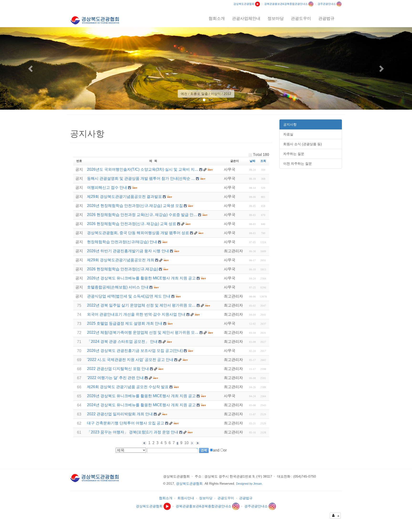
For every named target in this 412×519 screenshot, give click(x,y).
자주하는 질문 (293, 154)
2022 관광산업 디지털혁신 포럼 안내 (118, 369)
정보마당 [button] (276, 18)
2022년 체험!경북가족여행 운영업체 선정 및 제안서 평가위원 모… (143, 332)
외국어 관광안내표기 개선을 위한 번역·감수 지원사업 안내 (136, 314)
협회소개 (165, 498)
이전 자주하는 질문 (297, 163)
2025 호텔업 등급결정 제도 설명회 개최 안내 (124, 323)
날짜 (252, 161)
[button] (31, 68)
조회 (263, 161)
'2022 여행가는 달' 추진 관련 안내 (115, 378)
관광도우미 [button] (301, 18)
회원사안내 (185, 498)
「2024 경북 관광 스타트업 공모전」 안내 (122, 341)
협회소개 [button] (217, 18)
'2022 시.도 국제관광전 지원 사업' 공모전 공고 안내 (130, 360)
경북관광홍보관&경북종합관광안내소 (286, 3)
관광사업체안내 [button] (246, 18)
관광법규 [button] (326, 18)
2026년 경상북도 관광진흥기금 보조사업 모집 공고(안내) (135, 351)
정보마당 (205, 498)
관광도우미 (225, 498)
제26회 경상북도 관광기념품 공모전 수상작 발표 (128, 387)
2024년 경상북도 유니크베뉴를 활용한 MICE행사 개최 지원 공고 (141, 405)
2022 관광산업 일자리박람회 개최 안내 (120, 414)
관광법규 (245, 498)
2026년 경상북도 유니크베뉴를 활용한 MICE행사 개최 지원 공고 (141, 396)
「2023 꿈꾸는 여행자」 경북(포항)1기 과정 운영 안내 (132, 432)
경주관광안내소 (327, 3)
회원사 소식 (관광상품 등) (302, 144)
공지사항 (290, 124)
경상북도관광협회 (244, 3)
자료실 (288, 134)
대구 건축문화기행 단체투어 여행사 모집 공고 (125, 423)
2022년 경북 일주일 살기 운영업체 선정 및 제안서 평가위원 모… (141, 305)
